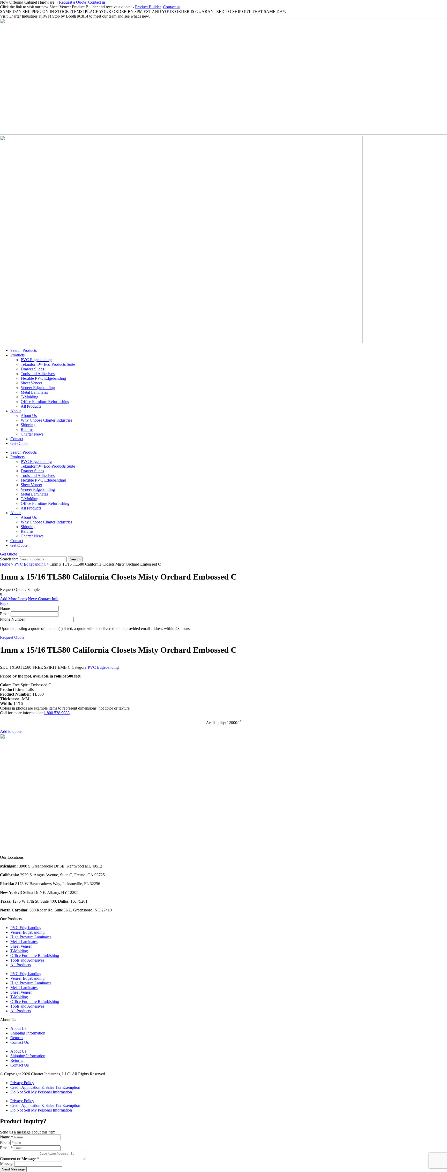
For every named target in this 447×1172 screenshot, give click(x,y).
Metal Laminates (34, 392)
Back (4, 603)
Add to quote (10, 731)
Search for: (9, 559)
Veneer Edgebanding (38, 387)
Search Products (23, 350)
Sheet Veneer (31, 383)
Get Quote (18, 443)
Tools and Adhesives (38, 373)
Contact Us (19, 1042)
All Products (31, 406)
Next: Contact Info (43, 599)
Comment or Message (19, 1158)
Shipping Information (27, 1033)
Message (7, 1163)
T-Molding (29, 397)
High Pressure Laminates (30, 937)
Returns (27, 429)
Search (75, 559)
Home (5, 564)
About (15, 411)
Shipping (28, 425)
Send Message (13, 1169)
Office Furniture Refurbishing (45, 401)
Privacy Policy (22, 1082)
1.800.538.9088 (57, 713)
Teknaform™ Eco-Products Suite (48, 364)
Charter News (32, 434)
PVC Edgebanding (36, 359)
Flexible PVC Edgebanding (43, 378)
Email (5, 614)
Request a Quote (72, 2)
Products (17, 355)
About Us (29, 415)
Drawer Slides (32, 369)
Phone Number (12, 619)
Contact (16, 439)
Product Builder (148, 7)
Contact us (97, 2)
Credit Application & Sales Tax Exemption (45, 1087)
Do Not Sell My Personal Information (41, 1092)
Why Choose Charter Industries (46, 420)
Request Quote (12, 637)
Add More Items (13, 599)
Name (5, 608)
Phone (5, 1142)
